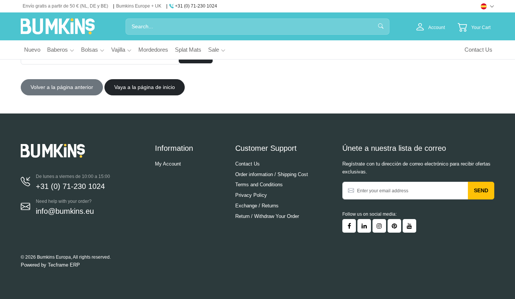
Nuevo (32, 49)
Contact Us (478, 49)
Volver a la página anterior (62, 87)
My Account (168, 164)
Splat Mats (188, 49)
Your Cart (480, 27)
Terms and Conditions (259, 184)
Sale (213, 49)
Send (481, 190)
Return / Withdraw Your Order (267, 216)
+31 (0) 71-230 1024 (195, 6)
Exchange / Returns (257, 206)
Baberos (57, 49)
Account (436, 27)
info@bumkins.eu (65, 211)
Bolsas (89, 49)
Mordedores (153, 49)
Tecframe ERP (64, 265)
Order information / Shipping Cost (271, 174)
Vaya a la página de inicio (144, 87)
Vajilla (118, 49)
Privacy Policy (251, 195)
